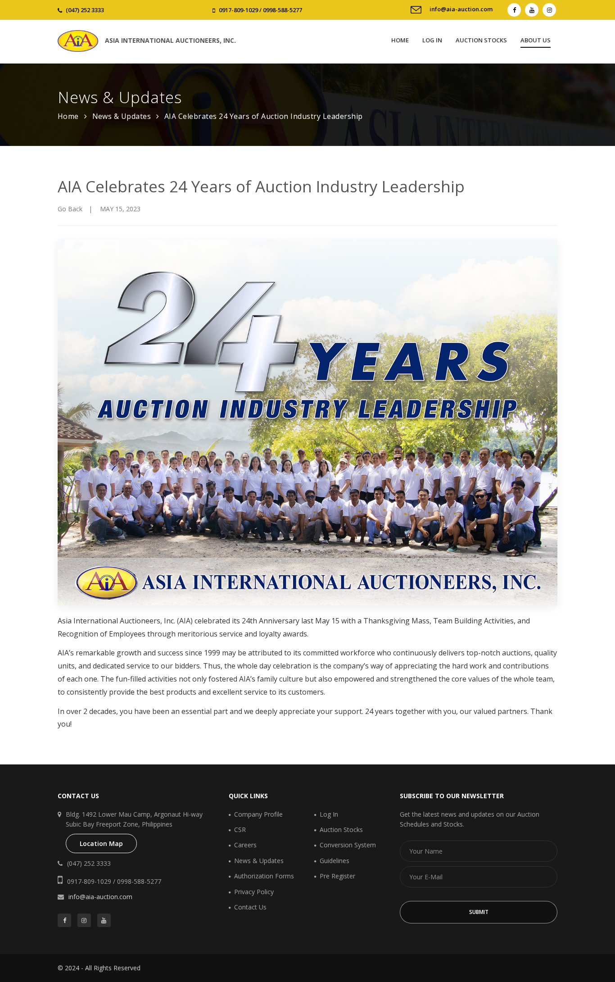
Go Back (70, 209)
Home (400, 40)
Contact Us (250, 907)
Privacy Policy (254, 891)
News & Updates (121, 116)
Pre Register (337, 876)
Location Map (101, 843)
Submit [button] (478, 912)
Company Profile (258, 814)
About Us (535, 40)
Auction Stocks (481, 40)
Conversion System (348, 845)
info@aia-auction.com (461, 9)
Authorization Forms (264, 876)
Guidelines (334, 860)
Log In (432, 40)
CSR (240, 829)
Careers (245, 845)
